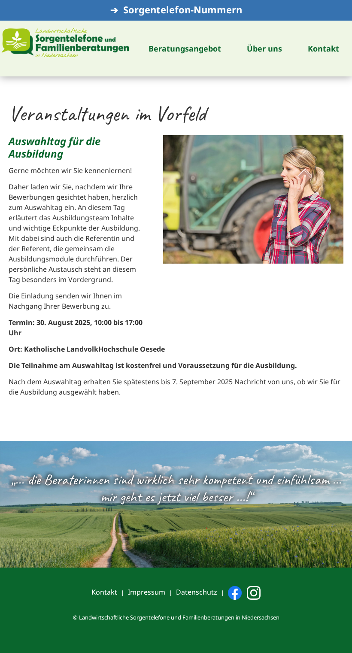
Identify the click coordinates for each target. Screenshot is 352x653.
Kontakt (104, 592)
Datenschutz (196, 592)
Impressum (146, 592)
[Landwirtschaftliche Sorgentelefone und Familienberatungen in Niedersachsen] (65, 41)
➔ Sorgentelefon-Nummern (176, 9)
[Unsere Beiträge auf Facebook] (235, 592)
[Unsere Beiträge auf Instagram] (254, 592)
